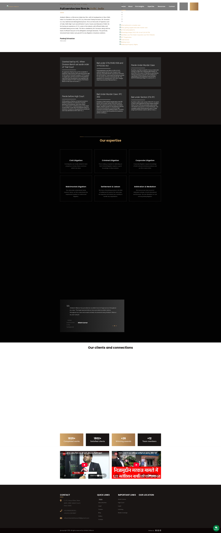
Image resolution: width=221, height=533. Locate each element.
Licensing (120, 509)
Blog (99, 512)
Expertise (151, 6)
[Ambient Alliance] (13, 6)
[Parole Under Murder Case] (145, 72)
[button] (110, 420)
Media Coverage (122, 512)
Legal (99, 506)
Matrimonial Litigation (76, 186)
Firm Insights (139, 6)
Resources (161, 6)
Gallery (100, 516)
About (130, 6)
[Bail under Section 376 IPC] (145, 104)
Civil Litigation (76, 160)
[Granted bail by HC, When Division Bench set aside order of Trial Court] (76, 72)
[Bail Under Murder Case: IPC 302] (110, 104)
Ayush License (122, 499)
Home (123, 6)
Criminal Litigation (110, 160)
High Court (121, 502)
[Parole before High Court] (76, 104)
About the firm (102, 502)
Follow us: (151, 530)
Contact (172, 6)
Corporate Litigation (145, 160)
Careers (100, 509)
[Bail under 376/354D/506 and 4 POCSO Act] (110, 72)
